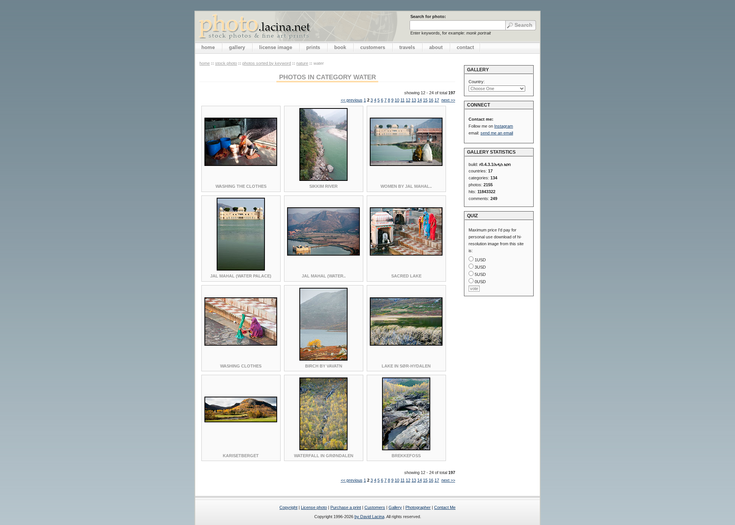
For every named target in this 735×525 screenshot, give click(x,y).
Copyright (288, 507)
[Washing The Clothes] (240, 164)
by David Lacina (369, 516)
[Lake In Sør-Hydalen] (406, 344)
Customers (374, 507)
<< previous (352, 100)
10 (397, 100)
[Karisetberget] (240, 420)
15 (425, 100)
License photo (314, 507)
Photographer (418, 507)
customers (372, 47)
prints (313, 47)
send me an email (496, 133)
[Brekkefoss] (406, 448)
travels (407, 47)
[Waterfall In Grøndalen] (323, 448)
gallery (237, 47)
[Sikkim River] (323, 179)
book (340, 47)
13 (414, 100)
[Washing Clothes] (240, 344)
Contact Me (445, 507)
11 (402, 100)
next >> (448, 100)
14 (419, 100)
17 (436, 100)
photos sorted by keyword (266, 63)
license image (275, 47)
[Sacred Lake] (406, 254)
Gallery (395, 507)
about (436, 47)
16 (431, 100)
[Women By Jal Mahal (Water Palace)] (406, 164)
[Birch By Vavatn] (323, 359)
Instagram (503, 126)
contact (465, 47)
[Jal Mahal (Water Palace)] (241, 269)
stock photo (226, 63)
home (208, 47)
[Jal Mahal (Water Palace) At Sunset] (323, 254)
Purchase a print (345, 507)
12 (408, 100)
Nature (302, 63)
